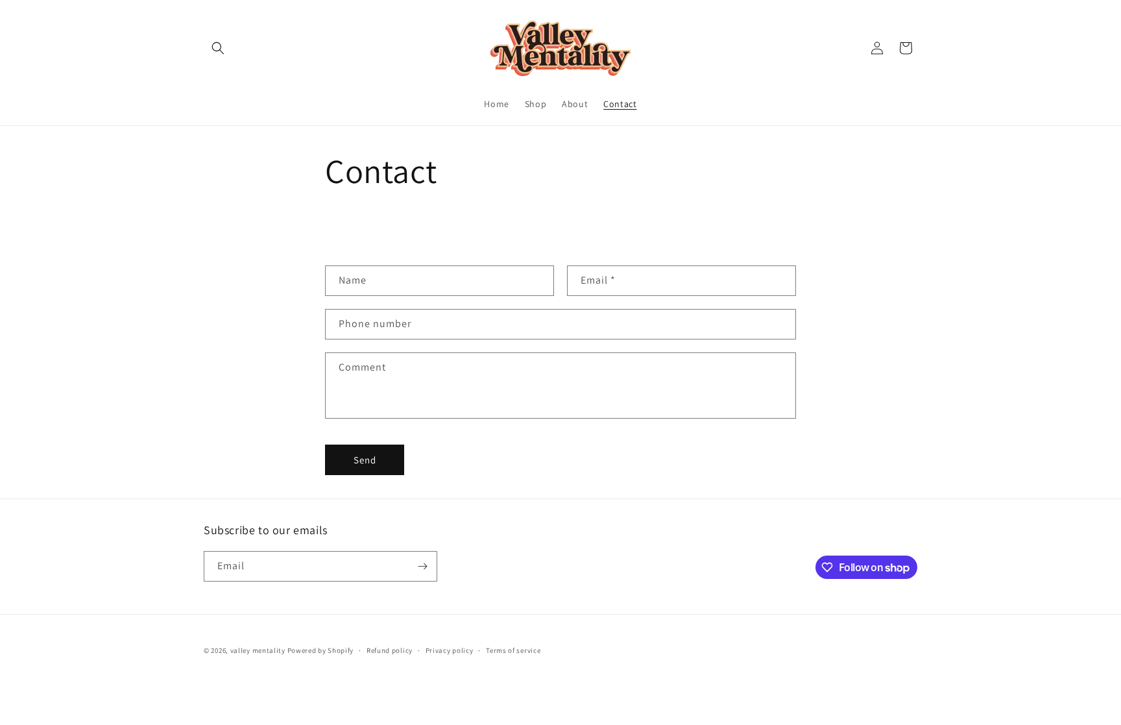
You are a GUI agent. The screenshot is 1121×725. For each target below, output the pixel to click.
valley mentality (257, 650)
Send (365, 460)
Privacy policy (450, 650)
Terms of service (513, 650)
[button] (218, 48)
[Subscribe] (422, 566)
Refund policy (390, 650)
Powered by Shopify (320, 650)
